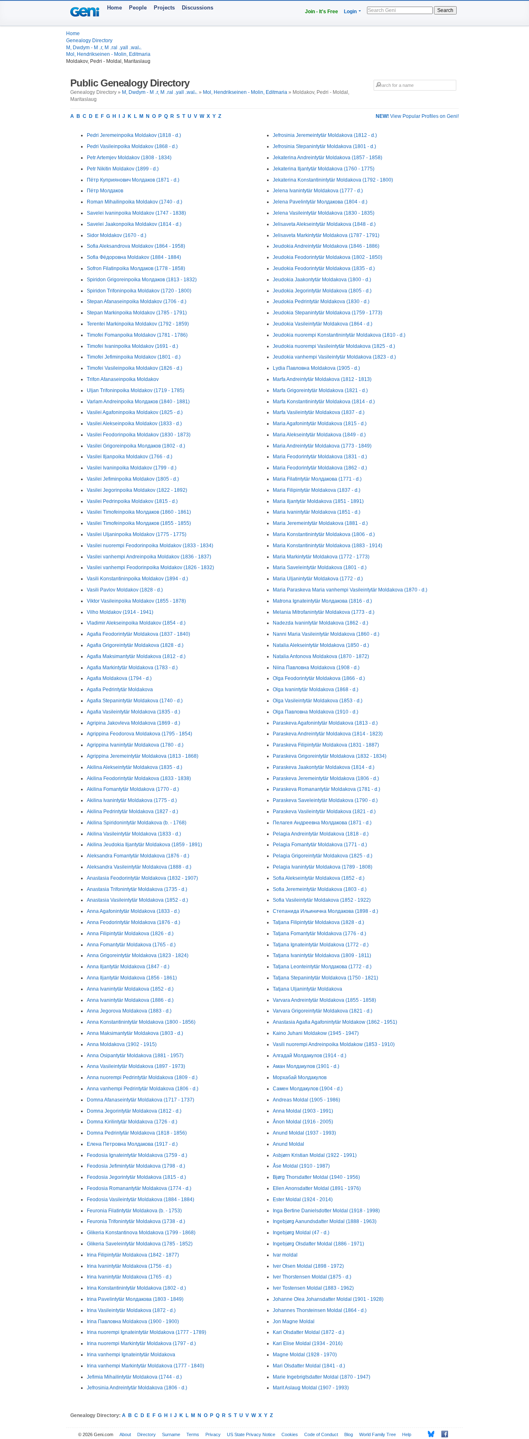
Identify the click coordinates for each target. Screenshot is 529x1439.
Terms (192, 1434)
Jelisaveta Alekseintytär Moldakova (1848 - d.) (324, 224)
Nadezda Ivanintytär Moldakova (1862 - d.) (320, 623)
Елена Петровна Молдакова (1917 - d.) (132, 1144)
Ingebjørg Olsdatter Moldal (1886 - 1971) (318, 1244)
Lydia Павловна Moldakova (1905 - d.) (316, 368)
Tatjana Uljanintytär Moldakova (307, 989)
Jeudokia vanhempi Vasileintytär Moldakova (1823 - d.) (334, 357)
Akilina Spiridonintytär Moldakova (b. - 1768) (136, 823)
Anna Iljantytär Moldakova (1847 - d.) (128, 967)
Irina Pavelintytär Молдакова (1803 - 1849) (135, 1299)
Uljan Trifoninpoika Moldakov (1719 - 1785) (135, 390)
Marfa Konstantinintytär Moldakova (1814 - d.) (324, 402)
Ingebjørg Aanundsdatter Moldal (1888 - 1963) (324, 1221)
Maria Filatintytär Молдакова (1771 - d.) (317, 479)
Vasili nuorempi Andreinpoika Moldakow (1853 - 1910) (334, 1044)
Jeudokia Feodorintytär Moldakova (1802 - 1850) (327, 257)
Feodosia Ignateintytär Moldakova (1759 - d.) (137, 1155)
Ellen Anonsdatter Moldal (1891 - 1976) (317, 1188)
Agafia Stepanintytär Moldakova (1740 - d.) (135, 701)
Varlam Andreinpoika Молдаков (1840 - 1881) (138, 402)
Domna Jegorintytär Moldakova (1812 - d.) (134, 1111)
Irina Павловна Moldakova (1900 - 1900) (133, 1321)
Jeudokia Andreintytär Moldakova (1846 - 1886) (326, 246)
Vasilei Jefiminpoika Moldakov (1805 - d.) (133, 479)
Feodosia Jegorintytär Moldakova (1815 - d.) (136, 1177)
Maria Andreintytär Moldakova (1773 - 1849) (322, 446)
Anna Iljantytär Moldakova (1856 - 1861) (132, 978)
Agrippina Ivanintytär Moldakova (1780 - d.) (135, 745)
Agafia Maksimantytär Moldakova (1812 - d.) (136, 656)
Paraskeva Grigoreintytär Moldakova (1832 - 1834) (329, 756)
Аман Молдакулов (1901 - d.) (306, 1066)
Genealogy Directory (89, 40)
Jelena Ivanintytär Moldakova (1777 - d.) (318, 191)
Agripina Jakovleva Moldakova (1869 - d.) (133, 723)
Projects (164, 8)
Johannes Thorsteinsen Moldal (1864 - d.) (320, 1310)
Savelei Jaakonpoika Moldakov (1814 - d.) (134, 224)
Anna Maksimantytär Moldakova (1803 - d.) (135, 1033)
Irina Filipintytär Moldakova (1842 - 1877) (133, 1255)
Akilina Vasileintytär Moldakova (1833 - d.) (134, 834)
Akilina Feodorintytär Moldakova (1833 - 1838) (139, 778)
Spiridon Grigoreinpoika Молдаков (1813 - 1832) (142, 280)
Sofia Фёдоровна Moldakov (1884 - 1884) (134, 257)
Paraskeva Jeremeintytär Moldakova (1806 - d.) (326, 778)
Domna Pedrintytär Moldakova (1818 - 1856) (137, 1133)
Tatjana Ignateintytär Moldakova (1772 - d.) (321, 945)
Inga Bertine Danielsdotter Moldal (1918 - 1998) (326, 1211)
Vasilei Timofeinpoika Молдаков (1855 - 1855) (139, 523)
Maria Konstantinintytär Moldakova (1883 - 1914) (327, 545)
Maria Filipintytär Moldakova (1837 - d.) (316, 490)
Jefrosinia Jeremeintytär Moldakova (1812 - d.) (325, 135)
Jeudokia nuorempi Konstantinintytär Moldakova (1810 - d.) (339, 335)
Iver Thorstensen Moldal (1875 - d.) (312, 1277)
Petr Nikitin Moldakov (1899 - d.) (123, 169)
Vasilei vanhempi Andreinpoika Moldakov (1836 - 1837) (149, 557)
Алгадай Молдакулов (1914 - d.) (309, 1055)
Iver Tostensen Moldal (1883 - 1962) (313, 1288)
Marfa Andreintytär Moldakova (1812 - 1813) (322, 379)
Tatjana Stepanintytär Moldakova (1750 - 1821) (325, 978)
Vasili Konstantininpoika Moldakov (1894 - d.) (137, 579)
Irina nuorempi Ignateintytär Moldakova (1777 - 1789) (146, 1332)
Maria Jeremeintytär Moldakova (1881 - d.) (320, 523)
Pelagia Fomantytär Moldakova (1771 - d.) (320, 845)
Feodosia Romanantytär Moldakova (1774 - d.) (139, 1188)
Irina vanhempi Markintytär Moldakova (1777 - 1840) (145, 1366)
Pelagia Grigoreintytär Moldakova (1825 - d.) (322, 856)
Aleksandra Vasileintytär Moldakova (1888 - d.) (139, 867)
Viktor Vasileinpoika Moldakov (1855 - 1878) (136, 601)
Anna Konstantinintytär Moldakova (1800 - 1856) (141, 1022)
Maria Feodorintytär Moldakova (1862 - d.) (320, 468)
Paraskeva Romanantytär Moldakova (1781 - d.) (326, 789)
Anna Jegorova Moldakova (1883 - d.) (129, 1011)
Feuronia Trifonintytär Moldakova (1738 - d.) (136, 1221)
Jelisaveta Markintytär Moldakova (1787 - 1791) (326, 235)
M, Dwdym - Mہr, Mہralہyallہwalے (104, 47)
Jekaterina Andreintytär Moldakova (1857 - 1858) (327, 157)
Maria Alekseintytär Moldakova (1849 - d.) (319, 435)
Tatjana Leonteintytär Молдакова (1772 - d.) (322, 967)
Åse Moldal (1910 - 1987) (301, 1166)
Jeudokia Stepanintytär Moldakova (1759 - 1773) (327, 313)
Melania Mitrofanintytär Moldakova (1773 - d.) (323, 612)
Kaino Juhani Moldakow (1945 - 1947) (316, 1033)
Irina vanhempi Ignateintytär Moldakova (131, 1355)
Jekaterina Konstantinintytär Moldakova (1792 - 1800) (333, 180)
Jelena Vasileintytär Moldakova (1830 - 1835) (323, 213)
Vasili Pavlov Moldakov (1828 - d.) (125, 590)
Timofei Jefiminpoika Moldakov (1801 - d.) (134, 357)
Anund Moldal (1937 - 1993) (304, 1133)
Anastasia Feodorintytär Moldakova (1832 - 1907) (142, 878)
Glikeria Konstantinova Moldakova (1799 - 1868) (141, 1232)
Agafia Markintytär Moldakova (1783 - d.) (132, 667)
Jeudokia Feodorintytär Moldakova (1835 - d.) (324, 268)
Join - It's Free (321, 11)
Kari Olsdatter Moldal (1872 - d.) (308, 1332)
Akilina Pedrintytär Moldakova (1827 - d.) (132, 811)
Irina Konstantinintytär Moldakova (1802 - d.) (136, 1288)
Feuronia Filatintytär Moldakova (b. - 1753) (134, 1211)
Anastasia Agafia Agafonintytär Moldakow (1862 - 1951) (335, 1022)
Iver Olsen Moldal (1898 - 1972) (308, 1266)
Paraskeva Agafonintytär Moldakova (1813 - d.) (325, 723)
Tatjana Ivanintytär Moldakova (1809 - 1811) (322, 955)
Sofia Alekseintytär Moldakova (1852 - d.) (319, 878)
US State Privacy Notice (251, 1434)
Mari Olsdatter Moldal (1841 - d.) (309, 1366)
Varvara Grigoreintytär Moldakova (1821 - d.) (322, 1011)
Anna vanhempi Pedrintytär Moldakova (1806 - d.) (142, 1089)
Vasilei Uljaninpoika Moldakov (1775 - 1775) (136, 534)
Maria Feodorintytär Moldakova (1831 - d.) (320, 457)
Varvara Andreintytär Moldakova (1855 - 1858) (324, 1000)
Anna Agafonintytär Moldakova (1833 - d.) (133, 911)
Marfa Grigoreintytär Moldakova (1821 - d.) (320, 390)
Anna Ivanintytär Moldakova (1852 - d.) (130, 989)
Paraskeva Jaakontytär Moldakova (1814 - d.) (323, 767)
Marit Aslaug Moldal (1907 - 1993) (311, 1388)
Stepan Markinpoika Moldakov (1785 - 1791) (137, 313)
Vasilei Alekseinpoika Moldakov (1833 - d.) (134, 423)
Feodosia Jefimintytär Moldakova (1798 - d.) (136, 1166)
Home (114, 8)
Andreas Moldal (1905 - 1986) (306, 1100)
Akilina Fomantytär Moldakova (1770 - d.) (133, 789)
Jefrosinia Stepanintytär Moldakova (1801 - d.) (324, 146)
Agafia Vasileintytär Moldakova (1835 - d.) (133, 712)
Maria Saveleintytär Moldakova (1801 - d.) (320, 567)
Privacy (213, 1434)
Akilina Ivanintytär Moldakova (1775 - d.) (132, 800)
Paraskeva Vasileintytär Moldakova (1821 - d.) (324, 811)
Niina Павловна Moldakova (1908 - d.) (316, 667)
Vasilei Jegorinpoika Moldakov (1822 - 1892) (137, 490)
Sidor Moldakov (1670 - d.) (116, 235)
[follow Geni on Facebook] (442, 1434)
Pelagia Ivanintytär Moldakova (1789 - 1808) (322, 867)
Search (445, 10)
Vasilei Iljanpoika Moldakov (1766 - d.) (129, 457)
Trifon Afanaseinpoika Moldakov (123, 379)
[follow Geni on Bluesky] (429, 1434)
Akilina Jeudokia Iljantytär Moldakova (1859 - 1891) (144, 845)
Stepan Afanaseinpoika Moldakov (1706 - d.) (136, 301)
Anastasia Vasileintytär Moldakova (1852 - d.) (137, 900)
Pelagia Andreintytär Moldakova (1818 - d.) (321, 834)
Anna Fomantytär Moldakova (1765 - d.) (131, 945)
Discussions (197, 8)
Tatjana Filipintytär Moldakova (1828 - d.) (318, 922)
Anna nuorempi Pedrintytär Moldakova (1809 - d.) (142, 1077)
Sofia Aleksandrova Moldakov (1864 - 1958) (136, 246)
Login (350, 11)
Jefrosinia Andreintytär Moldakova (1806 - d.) (137, 1388)
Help (406, 1434)
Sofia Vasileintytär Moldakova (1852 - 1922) (322, 900)
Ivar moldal (285, 1255)
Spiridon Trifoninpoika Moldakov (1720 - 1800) (139, 291)
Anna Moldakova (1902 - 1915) (122, 1044)
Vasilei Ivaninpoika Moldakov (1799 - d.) (131, 468)
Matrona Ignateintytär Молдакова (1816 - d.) (322, 601)
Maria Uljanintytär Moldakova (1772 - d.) (318, 579)
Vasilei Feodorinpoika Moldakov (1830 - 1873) (139, 435)
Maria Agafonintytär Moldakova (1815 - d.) (320, 423)
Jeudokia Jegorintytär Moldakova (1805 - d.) (322, 291)
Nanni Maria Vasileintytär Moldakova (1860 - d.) (326, 634)
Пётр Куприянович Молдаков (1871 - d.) (133, 180)
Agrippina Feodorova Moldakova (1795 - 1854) (139, 734)
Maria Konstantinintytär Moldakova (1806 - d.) (324, 534)
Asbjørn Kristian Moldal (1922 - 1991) (315, 1155)
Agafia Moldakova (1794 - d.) (119, 678)
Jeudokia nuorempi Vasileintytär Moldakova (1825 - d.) (334, 346)
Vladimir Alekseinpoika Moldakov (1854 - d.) (136, 623)
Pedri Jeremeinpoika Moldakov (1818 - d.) (134, 135)
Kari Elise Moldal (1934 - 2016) (308, 1343)
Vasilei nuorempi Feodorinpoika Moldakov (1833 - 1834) (150, 545)
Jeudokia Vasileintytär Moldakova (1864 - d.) (322, 324)
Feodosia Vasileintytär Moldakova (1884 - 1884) (140, 1199)
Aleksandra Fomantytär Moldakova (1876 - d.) (138, 856)
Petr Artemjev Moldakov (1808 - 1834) (129, 157)
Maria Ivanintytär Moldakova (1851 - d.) (316, 512)
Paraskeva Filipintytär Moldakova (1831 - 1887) (326, 745)
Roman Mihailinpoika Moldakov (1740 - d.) (134, 202)
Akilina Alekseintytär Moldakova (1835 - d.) (134, 767)
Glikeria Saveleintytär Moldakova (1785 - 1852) (140, 1244)
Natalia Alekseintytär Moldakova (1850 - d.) (321, 645)
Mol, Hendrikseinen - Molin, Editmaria (108, 54)
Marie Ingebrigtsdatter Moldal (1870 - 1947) (321, 1377)
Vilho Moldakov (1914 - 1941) (120, 612)
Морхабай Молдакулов (299, 1077)
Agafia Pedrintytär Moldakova (120, 689)
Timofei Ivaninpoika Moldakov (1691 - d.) (132, 346)
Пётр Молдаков (105, 191)
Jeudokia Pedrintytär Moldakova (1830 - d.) (321, 301)
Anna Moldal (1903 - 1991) (303, 1111)
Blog (348, 1434)
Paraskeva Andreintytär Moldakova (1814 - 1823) (328, 734)
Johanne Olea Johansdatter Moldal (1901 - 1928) (328, 1299)
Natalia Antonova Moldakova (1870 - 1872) (321, 656)
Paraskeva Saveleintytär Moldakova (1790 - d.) (325, 800)
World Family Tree (377, 1434)
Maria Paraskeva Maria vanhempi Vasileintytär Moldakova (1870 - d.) (350, 590)
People (138, 8)
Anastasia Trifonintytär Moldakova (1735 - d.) (137, 889)
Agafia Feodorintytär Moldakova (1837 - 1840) (138, 634)
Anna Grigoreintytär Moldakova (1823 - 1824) (137, 955)
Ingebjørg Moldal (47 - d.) (301, 1232)
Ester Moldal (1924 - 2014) (303, 1199)
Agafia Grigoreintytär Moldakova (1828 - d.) (135, 645)
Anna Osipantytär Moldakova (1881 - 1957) (135, 1055)
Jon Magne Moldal (294, 1321)
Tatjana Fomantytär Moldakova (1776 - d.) (319, 933)
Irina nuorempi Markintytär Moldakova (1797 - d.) (141, 1343)
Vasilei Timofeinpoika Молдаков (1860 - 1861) (139, 512)
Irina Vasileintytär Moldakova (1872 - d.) (131, 1310)
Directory (146, 1434)
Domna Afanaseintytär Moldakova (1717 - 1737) (140, 1100)
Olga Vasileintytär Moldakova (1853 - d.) (317, 701)
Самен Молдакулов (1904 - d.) (308, 1089)
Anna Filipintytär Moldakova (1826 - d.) (130, 933)
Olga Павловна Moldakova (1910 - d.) (315, 712)
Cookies (289, 1434)
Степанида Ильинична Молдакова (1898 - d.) (325, 911)
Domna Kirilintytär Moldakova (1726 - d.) (132, 1122)
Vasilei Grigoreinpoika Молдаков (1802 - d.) (136, 446)
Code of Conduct (321, 1434)
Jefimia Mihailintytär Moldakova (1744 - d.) (134, 1377)
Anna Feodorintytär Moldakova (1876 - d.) (133, 922)
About (125, 1434)
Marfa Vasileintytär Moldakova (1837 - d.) (319, 412)
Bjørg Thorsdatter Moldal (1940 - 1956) (316, 1177)
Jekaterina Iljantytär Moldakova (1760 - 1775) (323, 169)
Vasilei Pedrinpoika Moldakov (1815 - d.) (132, 501)
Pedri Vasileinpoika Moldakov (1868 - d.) (132, 146)
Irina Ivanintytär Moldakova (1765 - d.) (129, 1277)
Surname (171, 1434)
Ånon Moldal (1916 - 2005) (303, 1122)
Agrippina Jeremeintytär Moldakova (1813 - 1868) (142, 756)
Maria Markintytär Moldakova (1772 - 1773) (321, 557)
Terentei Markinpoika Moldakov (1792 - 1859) (138, 324)
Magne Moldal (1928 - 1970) (305, 1355)
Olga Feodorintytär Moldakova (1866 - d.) (319, 678)
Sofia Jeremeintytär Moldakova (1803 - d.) (320, 889)
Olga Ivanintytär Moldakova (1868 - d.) (315, 689)
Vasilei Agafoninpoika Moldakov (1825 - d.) (135, 412)
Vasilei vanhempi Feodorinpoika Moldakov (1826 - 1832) (150, 567)
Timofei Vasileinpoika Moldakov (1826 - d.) (134, 368)
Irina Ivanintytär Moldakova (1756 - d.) (129, 1266)
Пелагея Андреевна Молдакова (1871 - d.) (322, 823)
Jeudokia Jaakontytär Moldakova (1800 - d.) (322, 280)
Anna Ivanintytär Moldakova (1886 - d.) (130, 1000)
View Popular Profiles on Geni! (417, 116)
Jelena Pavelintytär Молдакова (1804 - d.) (320, 202)
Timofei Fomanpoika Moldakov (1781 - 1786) (137, 335)
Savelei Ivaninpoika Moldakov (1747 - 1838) (136, 213)
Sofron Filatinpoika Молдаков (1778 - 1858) (136, 268)
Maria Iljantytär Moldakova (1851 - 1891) (318, 501)
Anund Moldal (288, 1144)
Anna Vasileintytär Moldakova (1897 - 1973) (136, 1066)
